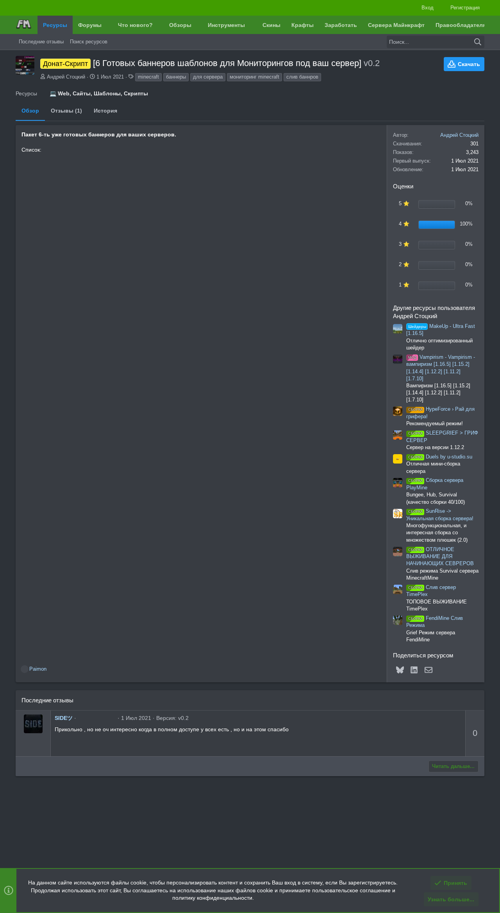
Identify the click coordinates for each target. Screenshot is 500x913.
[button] (107, 25)
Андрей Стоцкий (66, 77)
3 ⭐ (404, 244)
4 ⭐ (404, 224)
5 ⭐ (404, 203)
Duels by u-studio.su (440, 457)
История (105, 110)
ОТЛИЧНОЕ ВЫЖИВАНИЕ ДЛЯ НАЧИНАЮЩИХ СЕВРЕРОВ (440, 556)
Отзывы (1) (66, 110)
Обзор (30, 110)
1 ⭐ (404, 285)
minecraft (148, 77)
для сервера (208, 77)
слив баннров (302, 77)
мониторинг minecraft (254, 77)
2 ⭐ (404, 264)
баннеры (176, 77)
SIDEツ (64, 718)
